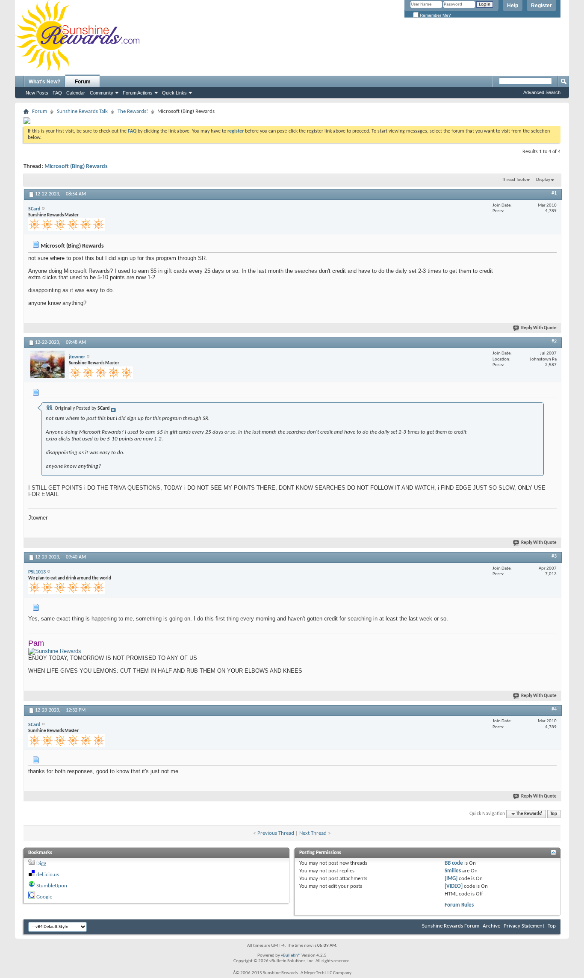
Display (543, 179)
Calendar (75, 92)
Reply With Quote (539, 328)
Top (553, 814)
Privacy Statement (524, 926)
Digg (41, 863)
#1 (554, 193)
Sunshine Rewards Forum (450, 926)
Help (512, 6)
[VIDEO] (454, 886)
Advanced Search (541, 92)
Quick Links (174, 92)
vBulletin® (291, 955)
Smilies (453, 871)
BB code (454, 863)
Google (44, 897)
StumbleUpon (51, 886)
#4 (554, 709)
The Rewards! (133, 111)
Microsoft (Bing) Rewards (76, 166)
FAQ (57, 92)
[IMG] (451, 878)
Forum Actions (138, 92)
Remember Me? (435, 15)
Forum (83, 82)
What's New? (44, 82)
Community (101, 92)
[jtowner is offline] (47, 364)
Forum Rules (459, 905)
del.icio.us (47, 875)
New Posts (37, 92)
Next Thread (313, 833)
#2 (554, 341)
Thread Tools (514, 179)
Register (541, 6)
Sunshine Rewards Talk (82, 111)
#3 (554, 556)
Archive (491, 926)
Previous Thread (275, 833)
